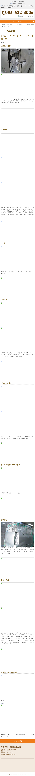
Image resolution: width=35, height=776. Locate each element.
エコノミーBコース (15, 24)
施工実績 (6, 24)
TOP (2, 24)
